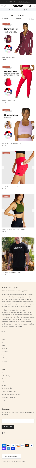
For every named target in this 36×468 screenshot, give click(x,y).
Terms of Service (7, 388)
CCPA (3, 400)
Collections (5, 352)
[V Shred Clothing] (18, 6)
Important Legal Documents (10, 394)
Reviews (4, 361)
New (3, 346)
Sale (3, 343)
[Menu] (2, 6)
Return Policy (6, 376)
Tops (3, 355)
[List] (33, 18)
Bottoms (4, 358)
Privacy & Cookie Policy (9, 391)
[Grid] (30, 18)
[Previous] (3, 38)
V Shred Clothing (10, 461)
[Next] (33, 38)
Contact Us (5, 373)
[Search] (6, 6)
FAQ (3, 382)
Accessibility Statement (9, 397)
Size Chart (5, 379)
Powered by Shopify (20, 461)
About (3, 385)
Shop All (4, 349)
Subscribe (8, 427)
